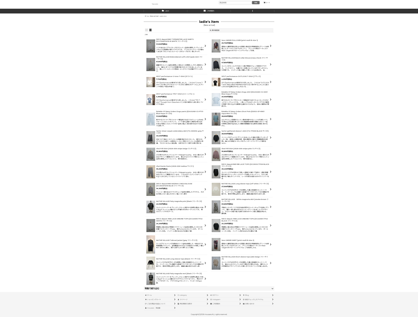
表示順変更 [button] (215, 30)
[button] (252, 11)
